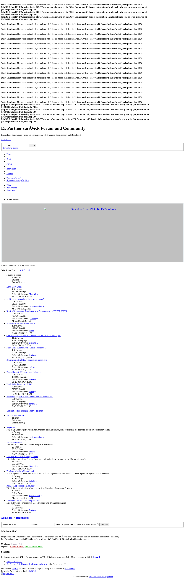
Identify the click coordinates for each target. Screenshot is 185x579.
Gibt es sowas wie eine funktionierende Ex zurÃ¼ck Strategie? (34, 335)
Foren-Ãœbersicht (14, 178)
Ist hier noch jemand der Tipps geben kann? (25, 299)
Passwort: (35, 524)
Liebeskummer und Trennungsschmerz (23, 500)
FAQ (9, 185)
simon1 (32, 404)
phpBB (15, 568)
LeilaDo (32, 343)
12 (29, 270)
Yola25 (32, 481)
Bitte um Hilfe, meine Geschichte (21, 323)
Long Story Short (14, 287)
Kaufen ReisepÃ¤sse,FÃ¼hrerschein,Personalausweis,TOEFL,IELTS (37, 311)
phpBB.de (32, 571)
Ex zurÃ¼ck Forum (15, 415)
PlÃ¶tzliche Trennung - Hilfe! (19, 384)
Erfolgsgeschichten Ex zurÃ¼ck (20, 471)
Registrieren (12, 188)
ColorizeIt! (70, 568)
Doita (31, 331)
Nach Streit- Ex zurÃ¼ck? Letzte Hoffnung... (26, 348)
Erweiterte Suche (10, 148)
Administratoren (16, 546)
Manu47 (32, 294)
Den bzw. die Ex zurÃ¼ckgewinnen (22, 456)
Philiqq (32, 452)
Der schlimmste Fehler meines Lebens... (24, 372)
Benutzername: (9, 524)
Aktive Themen (36, 411)
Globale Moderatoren (34, 546)
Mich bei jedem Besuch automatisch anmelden (76, 524)
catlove (32, 367)
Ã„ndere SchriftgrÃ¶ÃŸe (18, 181)
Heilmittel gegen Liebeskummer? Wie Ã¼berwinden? (30, 396)
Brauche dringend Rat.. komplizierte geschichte (27, 360)
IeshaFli (96, 557)
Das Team (11, 564)
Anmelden (11, 190)
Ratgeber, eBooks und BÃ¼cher (20, 486)
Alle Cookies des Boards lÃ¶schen (32, 564)
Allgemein (11, 427)
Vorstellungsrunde (14, 442)
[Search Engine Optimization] (7, 573)
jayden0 (32, 318)
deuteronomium (35, 306)
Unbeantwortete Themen (17, 411)
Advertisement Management (101, 576)
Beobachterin (34, 495)
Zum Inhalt (6, 139)
